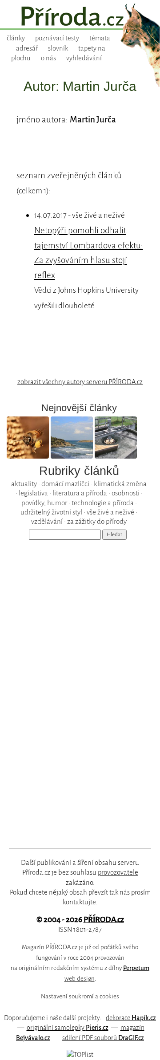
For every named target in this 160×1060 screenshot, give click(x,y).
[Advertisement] (73, 687)
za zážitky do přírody (97, 521)
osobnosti (126, 493)
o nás (48, 58)
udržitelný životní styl (51, 512)
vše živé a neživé (110, 512)
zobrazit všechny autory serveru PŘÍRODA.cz (80, 381)
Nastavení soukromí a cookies (80, 996)
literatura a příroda (79, 493)
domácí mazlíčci (65, 483)
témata (99, 38)
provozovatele (118, 872)
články (16, 38)
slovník (58, 48)
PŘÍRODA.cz (104, 919)
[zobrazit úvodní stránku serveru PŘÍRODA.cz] (80, 17)
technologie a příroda (103, 502)
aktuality (24, 483)
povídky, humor (44, 502)
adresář (27, 48)
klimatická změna (120, 483)
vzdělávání (47, 521)
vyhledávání (84, 58)
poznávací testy (57, 38)
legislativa (33, 493)
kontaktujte (79, 902)
